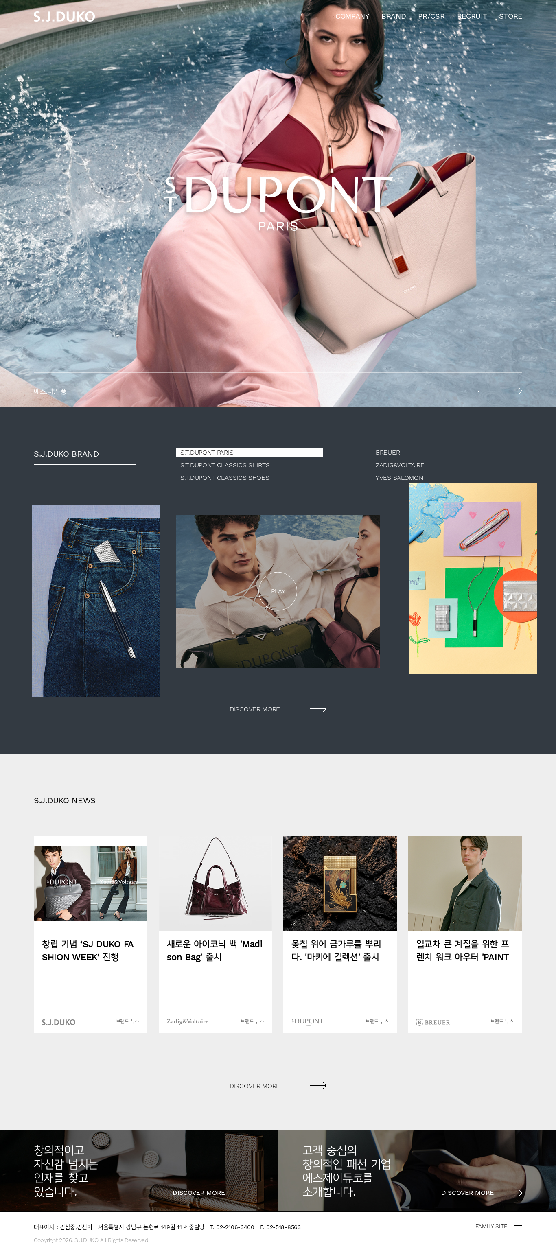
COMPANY (352, 16)
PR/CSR (431, 16)
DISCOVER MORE (255, 709)
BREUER (388, 452)
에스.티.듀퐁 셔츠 (278, 203)
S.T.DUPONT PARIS (206, 452)
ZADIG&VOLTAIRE (400, 465)
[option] (278, 203)
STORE (510, 16)
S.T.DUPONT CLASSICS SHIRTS (224, 465)
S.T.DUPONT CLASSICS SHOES (224, 477)
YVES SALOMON (399, 477)
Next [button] (514, 390)
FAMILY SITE (491, 1226)
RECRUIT (472, 16)
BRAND (393, 16)
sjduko (64, 16)
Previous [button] (485, 390)
